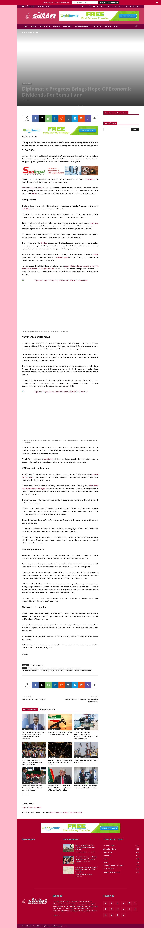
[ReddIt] (61, 118)
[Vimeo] (130, 6)
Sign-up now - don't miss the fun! (56, 2)
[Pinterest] (108, 6)
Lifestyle (96, 26)
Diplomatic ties (52, 668)
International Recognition (30, 670)
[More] (94, 118)
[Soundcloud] (115, 6)
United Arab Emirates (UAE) (83, 670)
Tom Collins (68, 670)
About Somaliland (81, 852)
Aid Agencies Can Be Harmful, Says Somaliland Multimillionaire (81, 700)
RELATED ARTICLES (30, 709)
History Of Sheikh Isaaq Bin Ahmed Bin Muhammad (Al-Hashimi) (85, 847)
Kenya (24, 188)
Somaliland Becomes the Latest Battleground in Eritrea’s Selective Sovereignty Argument (32, 788)
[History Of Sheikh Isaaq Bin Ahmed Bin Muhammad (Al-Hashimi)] (68, 848)
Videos (106, 26)
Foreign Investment (73, 668)
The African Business (36, 665)
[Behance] (83, 6)
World (55, 26)
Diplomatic (42, 668)
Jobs (116, 26)
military (95, 254)
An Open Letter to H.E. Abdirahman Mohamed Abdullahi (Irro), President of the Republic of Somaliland (59, 788)
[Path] (104, 6)
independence (90, 179)
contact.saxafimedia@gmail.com (72, 915)
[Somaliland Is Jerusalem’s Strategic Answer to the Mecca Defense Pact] (86, 775)
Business (66, 26)
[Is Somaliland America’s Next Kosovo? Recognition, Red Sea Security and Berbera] (34, 750)
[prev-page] (23, 794)
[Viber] (88, 118)
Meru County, (49, 459)
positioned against (62, 257)
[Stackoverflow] (119, 6)
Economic (62, 668)
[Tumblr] (123, 6)
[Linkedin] (94, 6)
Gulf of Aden (26, 209)
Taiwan (39, 188)
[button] (136, 27)
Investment (44, 670)
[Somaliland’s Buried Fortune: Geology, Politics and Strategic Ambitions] (60, 722)
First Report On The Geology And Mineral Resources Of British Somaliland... (86, 870)
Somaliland (44, 26)
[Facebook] (86, 6)
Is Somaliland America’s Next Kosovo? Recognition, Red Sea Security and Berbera (32, 762)
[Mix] (97, 6)
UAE (32, 188)
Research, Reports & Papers (84, 874)
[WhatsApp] (48, 118)
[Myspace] (101, 6)
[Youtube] (137, 6)
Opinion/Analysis (81, 26)
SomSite (64, 926)
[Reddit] (112, 6)
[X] (126, 6)
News (33, 26)
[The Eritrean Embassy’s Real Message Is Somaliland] (86, 750)
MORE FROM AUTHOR (47, 709)
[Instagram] (90, 6)
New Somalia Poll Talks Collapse (33, 699)
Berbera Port (32, 668)
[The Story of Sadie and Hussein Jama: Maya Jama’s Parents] (68, 860)
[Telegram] (75, 118)
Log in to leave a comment (31, 807)
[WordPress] (133, 6)
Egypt (34, 193)
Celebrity (78, 861)
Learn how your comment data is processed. (66, 812)
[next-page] (27, 794)
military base (93, 223)
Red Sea (44, 243)
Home (26, 26)
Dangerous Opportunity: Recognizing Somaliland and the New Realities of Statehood (60, 762)
